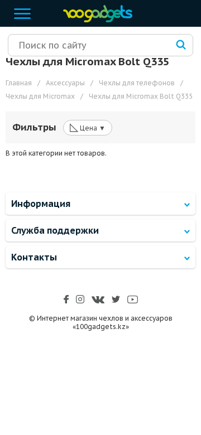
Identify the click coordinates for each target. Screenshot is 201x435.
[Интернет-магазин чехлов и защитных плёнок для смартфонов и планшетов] (95, 20)
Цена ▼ (88, 127)
